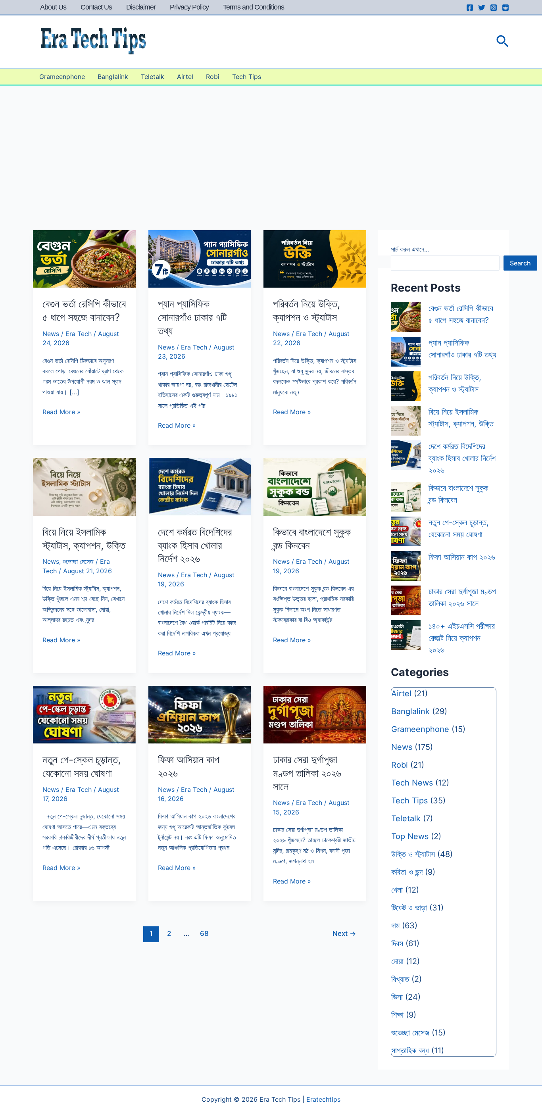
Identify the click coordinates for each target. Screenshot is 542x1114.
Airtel (185, 77)
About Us (53, 7)
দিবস (397, 943)
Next (344, 933)
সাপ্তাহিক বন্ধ (410, 1050)
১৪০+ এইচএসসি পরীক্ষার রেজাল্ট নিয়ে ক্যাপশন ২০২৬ (462, 638)
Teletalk (152, 77)
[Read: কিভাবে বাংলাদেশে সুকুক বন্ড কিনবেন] (314, 486)
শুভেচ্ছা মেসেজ (78, 561)
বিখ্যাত (400, 979)
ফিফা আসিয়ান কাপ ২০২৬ (462, 557)
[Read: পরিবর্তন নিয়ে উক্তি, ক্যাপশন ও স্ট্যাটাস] (314, 258)
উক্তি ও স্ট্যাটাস (413, 854)
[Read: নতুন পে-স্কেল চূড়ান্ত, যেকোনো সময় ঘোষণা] (84, 714)
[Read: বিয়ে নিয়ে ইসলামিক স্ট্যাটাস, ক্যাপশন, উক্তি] (84, 486)
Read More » (61, 412)
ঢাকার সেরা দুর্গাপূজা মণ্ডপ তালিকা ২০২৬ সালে (307, 773)
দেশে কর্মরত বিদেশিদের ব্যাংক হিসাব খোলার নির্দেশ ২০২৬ (195, 545)
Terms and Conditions (253, 7)
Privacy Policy (189, 7)
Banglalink (113, 77)
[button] (502, 42)
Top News (410, 836)
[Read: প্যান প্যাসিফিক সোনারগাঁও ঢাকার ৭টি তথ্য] (199, 258)
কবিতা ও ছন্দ (407, 872)
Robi (212, 77)
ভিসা (397, 997)
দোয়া (397, 961)
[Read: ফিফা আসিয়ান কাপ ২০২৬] (199, 714)
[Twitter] (481, 7)
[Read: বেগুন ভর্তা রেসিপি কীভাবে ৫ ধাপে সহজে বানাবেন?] (84, 258)
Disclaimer (141, 7)
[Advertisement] (271, 145)
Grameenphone (62, 77)
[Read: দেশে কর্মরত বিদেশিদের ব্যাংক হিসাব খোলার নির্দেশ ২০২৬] (199, 486)
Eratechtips (323, 1099)
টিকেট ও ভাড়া (409, 907)
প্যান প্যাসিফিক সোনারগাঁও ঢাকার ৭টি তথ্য (192, 317)
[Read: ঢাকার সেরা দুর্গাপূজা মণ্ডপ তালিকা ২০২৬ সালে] (314, 714)
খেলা (397, 890)
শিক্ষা (397, 1015)
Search (520, 263)
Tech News (412, 782)
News (50, 334)
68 (204, 933)
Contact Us (96, 7)
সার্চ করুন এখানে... (410, 249)
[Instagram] (493, 7)
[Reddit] (505, 7)
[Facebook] (469, 7)
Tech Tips (246, 77)
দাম (395, 925)
